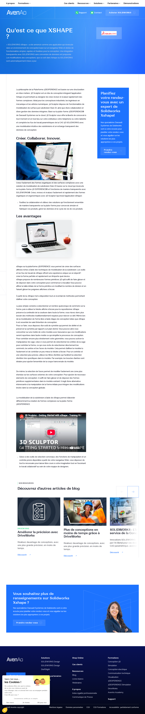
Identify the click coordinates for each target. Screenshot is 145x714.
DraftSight (45, 669)
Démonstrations (131, 3)
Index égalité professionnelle (84, 693)
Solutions (45, 658)
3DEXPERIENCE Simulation (119, 685)
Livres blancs (77, 679)
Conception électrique (117, 669)
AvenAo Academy (115, 692)
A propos (10, 3)
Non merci (10, 702)
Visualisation (113, 677)
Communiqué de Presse (82, 697)
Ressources (77, 671)
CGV (88, 707)
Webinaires (77, 683)
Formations (113, 658)
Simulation (112, 665)
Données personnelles (74, 707)
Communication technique (119, 673)
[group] (39, 526)
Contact (98, 12)
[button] (133, 491)
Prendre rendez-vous (110, 151)
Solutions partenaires (51, 676)
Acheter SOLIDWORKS (120, 12)
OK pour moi (41, 702)
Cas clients (69, 3)
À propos (76, 689)
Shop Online (77, 658)
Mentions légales (55, 707)
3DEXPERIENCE (115, 681)
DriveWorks (113, 688)
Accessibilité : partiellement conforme (124, 707)
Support (83, 12)
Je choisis (26, 702)
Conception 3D (114, 662)
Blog (74, 675)
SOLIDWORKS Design (50, 662)
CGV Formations (99, 707)
